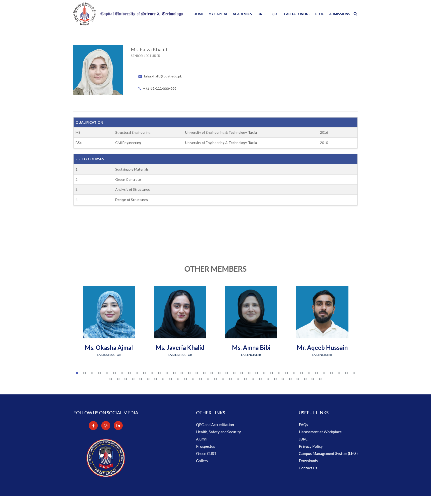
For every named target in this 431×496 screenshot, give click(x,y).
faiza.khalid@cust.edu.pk (163, 76)
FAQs (303, 424)
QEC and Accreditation (215, 424)
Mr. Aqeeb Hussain (322, 347)
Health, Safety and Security (218, 432)
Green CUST (206, 453)
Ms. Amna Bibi (251, 347)
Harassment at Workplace (320, 432)
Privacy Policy (311, 446)
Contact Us (308, 468)
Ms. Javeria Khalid (180, 347)
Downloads (308, 460)
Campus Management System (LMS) (328, 453)
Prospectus (205, 446)
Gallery (202, 460)
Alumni (201, 439)
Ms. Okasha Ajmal (109, 347)
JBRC (303, 439)
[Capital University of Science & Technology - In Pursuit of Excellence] (128, 13)
